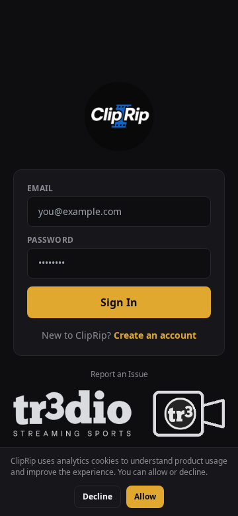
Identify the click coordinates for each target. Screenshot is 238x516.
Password (50, 240)
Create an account (155, 335)
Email (40, 188)
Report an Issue (119, 374)
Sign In (119, 302)
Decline (97, 496)
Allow (145, 496)
